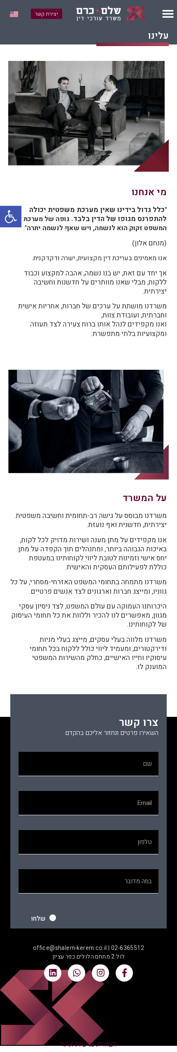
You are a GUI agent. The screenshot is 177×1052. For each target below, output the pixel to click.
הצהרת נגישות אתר (88, 1044)
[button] (10, 216)
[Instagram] (100, 973)
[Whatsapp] (76, 973)
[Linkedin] (52, 973)
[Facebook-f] (124, 973)
